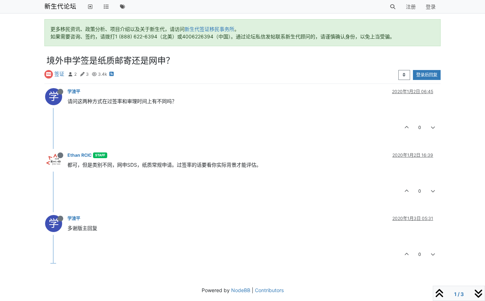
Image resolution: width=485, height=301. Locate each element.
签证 (59, 74)
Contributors (269, 290)
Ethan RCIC (79, 155)
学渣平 (73, 91)
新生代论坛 (60, 6)
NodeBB (240, 290)
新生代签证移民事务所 (209, 29)
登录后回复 (426, 74)
